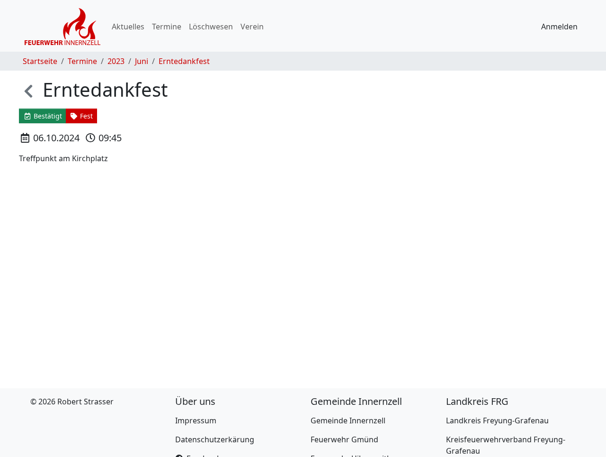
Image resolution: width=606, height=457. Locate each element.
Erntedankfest (184, 61)
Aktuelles (128, 26)
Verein (252, 26)
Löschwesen (211, 26)
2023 (116, 61)
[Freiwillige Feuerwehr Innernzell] (62, 26)
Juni (141, 61)
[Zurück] (28, 89)
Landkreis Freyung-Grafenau (497, 420)
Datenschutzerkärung (214, 439)
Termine (166, 26)
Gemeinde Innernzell (348, 420)
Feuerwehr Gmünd (344, 439)
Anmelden (559, 26)
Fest (85, 115)
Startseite (40, 61)
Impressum (195, 420)
